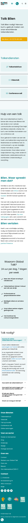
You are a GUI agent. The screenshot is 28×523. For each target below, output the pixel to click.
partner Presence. (7, 243)
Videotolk (4, 420)
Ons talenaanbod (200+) (9, 469)
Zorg (2, 440)
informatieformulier (8, 371)
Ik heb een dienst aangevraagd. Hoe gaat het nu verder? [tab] (12, 394)
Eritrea (16, 191)
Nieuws (3, 466)
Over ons (4, 463)
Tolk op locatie (6, 422)
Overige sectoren (7, 449)
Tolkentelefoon (6, 417)
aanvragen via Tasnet (9, 347)
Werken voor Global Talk (9, 460)
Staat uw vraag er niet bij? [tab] (11, 401)
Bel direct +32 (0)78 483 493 (12, 39)
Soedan (3, 196)
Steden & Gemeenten (8, 437)
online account (16, 359)
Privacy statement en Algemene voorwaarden (13, 517)
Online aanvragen (7, 428)
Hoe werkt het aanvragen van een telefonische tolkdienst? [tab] (12, 388)
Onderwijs (4, 443)
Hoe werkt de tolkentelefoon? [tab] (12, 383)
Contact (4, 457)
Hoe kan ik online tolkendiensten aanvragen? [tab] (12, 339)
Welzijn (3, 446)
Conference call (6, 425)
